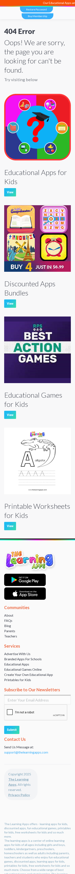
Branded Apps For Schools (23, 659)
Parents (9, 631)
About (8, 615)
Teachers (10, 636)
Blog (7, 626)
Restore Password (36, 9)
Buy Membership (37, 16)
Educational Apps (16, 664)
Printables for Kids (17, 680)
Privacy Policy (19, 795)
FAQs (8, 620)
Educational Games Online (23, 669)
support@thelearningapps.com (26, 752)
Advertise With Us (17, 654)
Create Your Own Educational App (28, 675)
